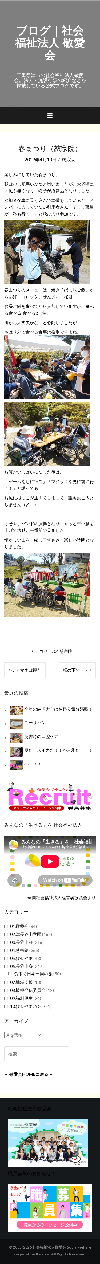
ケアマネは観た (26, 669)
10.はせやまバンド (28, 1006)
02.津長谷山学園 (25, 934)
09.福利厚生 (21, 998)
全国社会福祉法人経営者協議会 (57, 897)
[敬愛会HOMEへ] (48, 1142)
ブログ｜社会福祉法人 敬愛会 (50, 41)
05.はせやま (21, 958)
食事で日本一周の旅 (33, 973)
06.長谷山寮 (21, 966)
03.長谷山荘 (21, 942)
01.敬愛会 (19, 926)
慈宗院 (68, 159)
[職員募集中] (50, 796)
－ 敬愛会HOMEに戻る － (28, 1074)
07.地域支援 (21, 982)
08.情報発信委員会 (28, 990)
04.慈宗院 (63, 651)
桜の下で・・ (76, 669)
